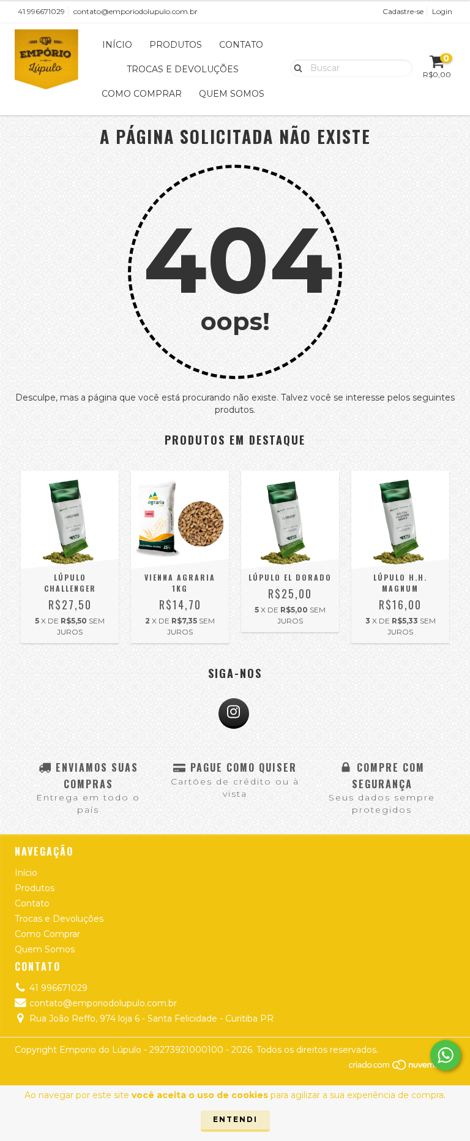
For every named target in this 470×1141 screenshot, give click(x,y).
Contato (241, 44)
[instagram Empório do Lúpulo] (233, 713)
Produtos (175, 44)
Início (117, 44)
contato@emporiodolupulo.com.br (135, 11)
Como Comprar (142, 93)
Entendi (235, 1119)
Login (442, 11)
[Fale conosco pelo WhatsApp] (445, 1055)
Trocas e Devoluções (183, 69)
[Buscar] (295, 67)
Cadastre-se (402, 11)
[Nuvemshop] (401, 1067)
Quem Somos (231, 93)
